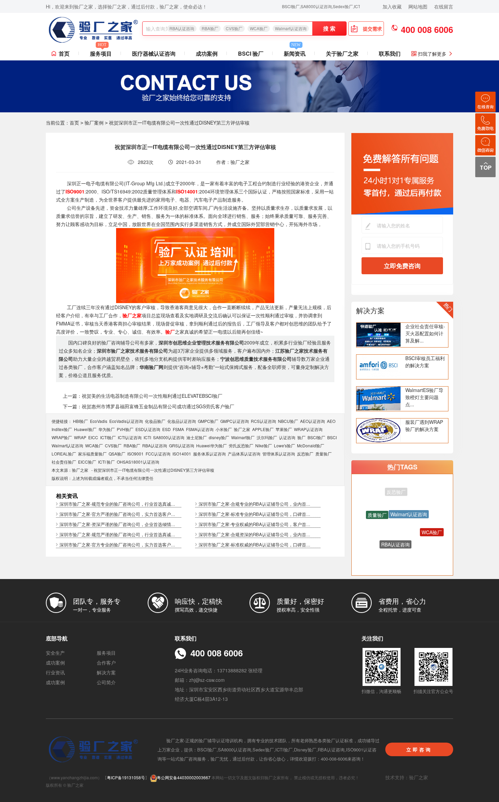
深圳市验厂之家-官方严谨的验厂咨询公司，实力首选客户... (117, 514)
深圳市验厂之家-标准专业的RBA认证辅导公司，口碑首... (254, 514)
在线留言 (443, 6)
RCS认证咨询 (263, 421)
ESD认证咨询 (147, 429)
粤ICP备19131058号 (126, 777)
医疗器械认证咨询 (153, 53)
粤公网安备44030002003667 (183, 777)
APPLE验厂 (263, 429)
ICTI (147, 437)
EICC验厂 (87, 462)
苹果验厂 (284, 429)
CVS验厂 (234, 28)
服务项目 (101, 52)
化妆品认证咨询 (181, 421)
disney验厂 (219, 437)
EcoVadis (98, 421)
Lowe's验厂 (284, 445)
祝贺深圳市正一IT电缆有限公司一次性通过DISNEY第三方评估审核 (154, 470)
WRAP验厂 (62, 437)
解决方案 (370, 310)
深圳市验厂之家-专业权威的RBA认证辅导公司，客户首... (254, 524)
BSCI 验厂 (250, 53)
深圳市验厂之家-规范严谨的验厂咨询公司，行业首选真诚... (117, 534)
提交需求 (372, 28)
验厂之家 (242, 429)
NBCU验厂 (288, 421)
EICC (93, 437)
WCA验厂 (258, 28)
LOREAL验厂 (64, 453)
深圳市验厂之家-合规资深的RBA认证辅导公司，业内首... (254, 534)
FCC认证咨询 (158, 453)
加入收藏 (392, 6)
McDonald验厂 (310, 445)
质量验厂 (323, 453)
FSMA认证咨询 (200, 429)
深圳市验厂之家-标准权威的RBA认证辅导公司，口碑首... (254, 544)
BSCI (332, 437)
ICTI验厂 (108, 437)
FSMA (178, 429)
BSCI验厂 (316, 437)
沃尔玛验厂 (267, 437)
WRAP (80, 437)
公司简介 (106, 682)
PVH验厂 (125, 429)
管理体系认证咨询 (278, 453)
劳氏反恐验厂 (241, 445)
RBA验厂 (210, 28)
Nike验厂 (263, 445)
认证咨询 (287, 437)
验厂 (301, 437)
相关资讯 (67, 496)
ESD (166, 429)
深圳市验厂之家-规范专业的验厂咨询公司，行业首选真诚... (117, 504)
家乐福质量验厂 (92, 453)
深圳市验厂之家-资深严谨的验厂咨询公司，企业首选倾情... (117, 524)
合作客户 (106, 662)
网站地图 (417, 6)
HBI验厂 (80, 421)
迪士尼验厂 (196, 437)
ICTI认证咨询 (130, 437)
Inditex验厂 (62, 429)
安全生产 (55, 652)
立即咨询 (419, 749)
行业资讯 (55, 672)
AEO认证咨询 (312, 421)
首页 (64, 53)
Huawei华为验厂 (211, 445)
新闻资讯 (295, 52)
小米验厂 (224, 429)
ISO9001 (135, 453)
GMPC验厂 (208, 421)
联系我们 (390, 53)
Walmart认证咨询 (291, 28)
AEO (331, 421)
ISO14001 (181, 453)
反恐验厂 (305, 453)
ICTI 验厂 (106, 462)
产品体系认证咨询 (244, 453)
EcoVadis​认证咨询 (126, 421)
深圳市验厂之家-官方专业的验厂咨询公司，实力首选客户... (117, 544)
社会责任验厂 (64, 462)
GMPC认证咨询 (234, 421)
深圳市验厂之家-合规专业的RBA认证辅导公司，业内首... (254, 504)
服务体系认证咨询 (209, 453)
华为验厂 (106, 429)
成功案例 (207, 53)
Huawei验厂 (85, 429)
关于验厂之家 (342, 53)
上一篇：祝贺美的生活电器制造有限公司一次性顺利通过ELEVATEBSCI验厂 (142, 395)
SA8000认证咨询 (168, 437)
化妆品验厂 (155, 421)
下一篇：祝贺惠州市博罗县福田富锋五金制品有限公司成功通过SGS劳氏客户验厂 (148, 406)
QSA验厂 (117, 453)
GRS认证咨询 (181, 445)
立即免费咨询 (402, 265)
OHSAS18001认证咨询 (138, 462)
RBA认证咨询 (181, 28)
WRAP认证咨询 (308, 429)
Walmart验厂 (243, 437)
